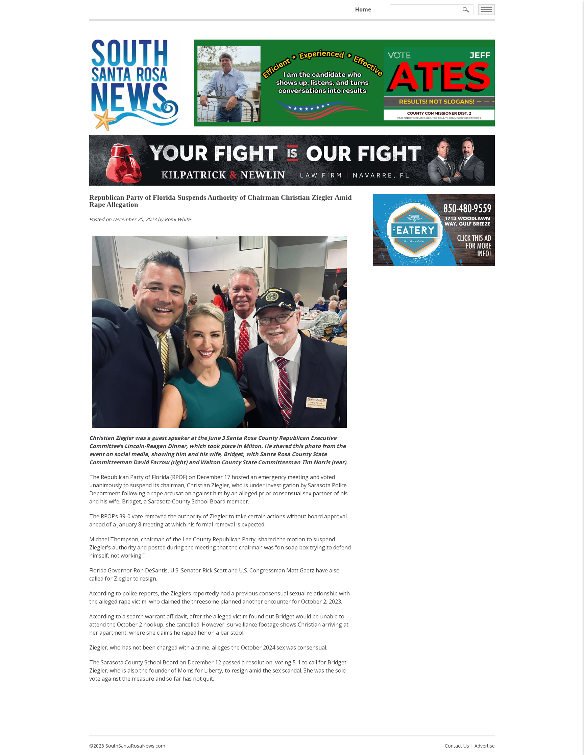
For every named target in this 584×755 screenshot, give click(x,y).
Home (363, 9)
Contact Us (457, 745)
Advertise (484, 745)
